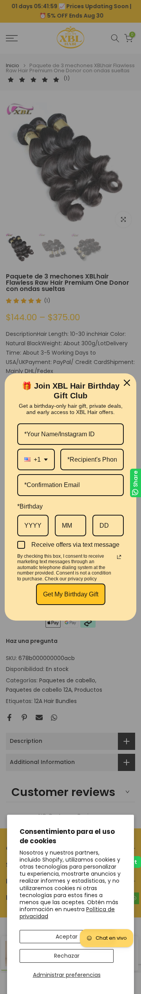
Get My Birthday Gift (70, 594)
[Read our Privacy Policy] (119, 557)
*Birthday (30, 506)
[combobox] (36, 459)
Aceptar (67, 936)
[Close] (127, 382)
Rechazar (67, 956)
